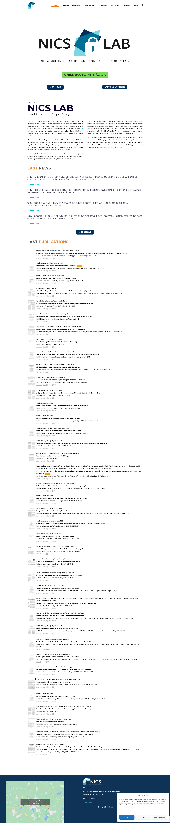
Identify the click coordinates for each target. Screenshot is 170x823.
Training (126, 5)
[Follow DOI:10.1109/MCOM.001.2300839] (53, 448)
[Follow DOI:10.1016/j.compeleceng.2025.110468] (55, 385)
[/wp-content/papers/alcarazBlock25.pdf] (46, 372)
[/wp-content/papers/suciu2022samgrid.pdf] (52, 608)
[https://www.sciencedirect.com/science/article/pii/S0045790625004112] (53, 385)
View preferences (159, 817)
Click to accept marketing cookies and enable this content (35, 802)
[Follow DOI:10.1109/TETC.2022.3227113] (55, 739)
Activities (115, 5)
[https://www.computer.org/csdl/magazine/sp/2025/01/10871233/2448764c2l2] (53, 411)
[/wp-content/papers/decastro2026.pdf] (52, 296)
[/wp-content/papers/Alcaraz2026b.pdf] (52, 271)
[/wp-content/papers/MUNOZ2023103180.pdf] (52, 566)
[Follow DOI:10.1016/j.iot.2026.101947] (55, 309)
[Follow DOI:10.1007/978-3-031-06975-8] (49, 662)
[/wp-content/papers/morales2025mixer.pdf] (52, 347)
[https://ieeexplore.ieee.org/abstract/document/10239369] (53, 503)
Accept (127, 817)
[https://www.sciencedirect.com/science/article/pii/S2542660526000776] (53, 309)
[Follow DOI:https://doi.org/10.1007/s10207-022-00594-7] (54, 674)
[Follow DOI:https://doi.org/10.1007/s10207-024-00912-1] (54, 436)
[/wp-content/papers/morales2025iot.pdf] (52, 398)
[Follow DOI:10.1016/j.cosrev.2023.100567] (55, 541)
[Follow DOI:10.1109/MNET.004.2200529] (55, 503)
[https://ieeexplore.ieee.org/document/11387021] (52, 258)
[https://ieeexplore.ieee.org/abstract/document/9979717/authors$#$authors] (53, 739)
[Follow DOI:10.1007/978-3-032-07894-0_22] (48, 334)
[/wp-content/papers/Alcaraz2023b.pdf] (52, 529)
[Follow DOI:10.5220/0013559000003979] (47, 372)
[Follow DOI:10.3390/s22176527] (55, 608)
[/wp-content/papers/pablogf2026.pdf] (52, 309)
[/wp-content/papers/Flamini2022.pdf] (52, 739)
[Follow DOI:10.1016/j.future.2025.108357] (55, 283)
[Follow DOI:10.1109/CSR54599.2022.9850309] (55, 621)
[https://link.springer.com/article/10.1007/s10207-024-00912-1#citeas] (52, 436)
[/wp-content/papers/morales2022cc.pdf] (52, 633)
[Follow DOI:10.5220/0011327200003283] (53, 633)
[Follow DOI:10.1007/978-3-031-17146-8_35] (53, 593)
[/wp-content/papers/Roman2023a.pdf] (46, 554)
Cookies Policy (87, 802)
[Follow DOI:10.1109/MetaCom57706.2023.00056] (53, 516)
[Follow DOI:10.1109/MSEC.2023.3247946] (47, 554)
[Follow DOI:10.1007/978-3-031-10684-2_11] (49, 649)
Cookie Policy (122, 811)
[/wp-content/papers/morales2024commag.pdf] (52, 448)
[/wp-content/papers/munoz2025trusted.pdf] (52, 359)
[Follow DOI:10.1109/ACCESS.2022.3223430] (53, 714)
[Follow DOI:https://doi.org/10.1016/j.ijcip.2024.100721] (54, 423)
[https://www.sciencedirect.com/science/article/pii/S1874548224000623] (52, 423)
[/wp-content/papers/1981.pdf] (46, 649)
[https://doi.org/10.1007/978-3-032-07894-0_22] (46, 334)
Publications (89, 5)
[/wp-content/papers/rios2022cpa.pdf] (52, 687)
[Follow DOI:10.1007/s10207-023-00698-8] (55, 529)
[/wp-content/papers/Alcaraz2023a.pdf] (52, 503)
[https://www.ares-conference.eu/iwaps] (52, 479)
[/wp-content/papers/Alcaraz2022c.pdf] (52, 593)
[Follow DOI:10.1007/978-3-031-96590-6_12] (53, 359)
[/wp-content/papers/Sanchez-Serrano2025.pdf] (52, 385)
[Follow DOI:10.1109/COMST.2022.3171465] (55, 701)
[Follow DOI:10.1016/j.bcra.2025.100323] (53, 347)
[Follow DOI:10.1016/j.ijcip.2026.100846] (55, 271)
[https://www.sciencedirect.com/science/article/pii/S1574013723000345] (53, 541)
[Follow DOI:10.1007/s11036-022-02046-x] (47, 580)
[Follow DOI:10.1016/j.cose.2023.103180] (55, 566)
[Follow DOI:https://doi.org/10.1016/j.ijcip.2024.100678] (54, 491)
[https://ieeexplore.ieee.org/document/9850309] (53, 621)
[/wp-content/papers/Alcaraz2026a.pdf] (52, 283)
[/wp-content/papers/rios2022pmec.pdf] (52, 727)
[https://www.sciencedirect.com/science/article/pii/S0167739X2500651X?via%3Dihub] (53, 283)
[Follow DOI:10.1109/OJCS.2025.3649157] (47, 321)
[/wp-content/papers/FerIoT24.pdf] (52, 461)
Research (76, 5)
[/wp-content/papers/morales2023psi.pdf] (52, 541)
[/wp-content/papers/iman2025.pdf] (46, 321)
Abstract (39, 258)
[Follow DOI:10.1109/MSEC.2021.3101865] (53, 727)
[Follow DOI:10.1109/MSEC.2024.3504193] (55, 411)
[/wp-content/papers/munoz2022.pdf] (46, 580)
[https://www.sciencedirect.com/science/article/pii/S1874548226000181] (53, 271)
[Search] (142, 5)
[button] (166, 796)
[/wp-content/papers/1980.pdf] (46, 662)
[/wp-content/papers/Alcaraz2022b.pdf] (52, 701)
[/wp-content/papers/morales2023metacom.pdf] (52, 516)
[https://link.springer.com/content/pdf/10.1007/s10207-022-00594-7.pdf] (53, 674)
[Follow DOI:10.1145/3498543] (53, 687)
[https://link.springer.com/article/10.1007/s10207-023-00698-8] (53, 529)
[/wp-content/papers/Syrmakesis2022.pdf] (52, 674)
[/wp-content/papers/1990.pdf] (52, 621)
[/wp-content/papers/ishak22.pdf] (52, 714)
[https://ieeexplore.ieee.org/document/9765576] (53, 701)
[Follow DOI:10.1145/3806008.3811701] (53, 296)
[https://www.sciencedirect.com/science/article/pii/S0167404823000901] (53, 566)
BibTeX (45, 258)
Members (65, 5)
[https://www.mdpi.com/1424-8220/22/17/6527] (53, 608)
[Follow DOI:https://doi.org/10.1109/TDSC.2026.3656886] (54, 258)
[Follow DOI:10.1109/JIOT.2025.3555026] (53, 398)
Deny (143, 817)
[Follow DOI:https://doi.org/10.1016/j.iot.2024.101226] (53, 461)
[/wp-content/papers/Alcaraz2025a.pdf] (52, 411)
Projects (103, 5)
